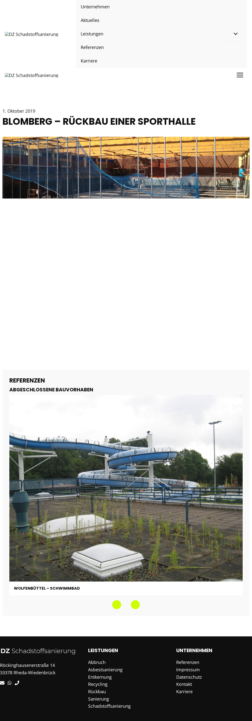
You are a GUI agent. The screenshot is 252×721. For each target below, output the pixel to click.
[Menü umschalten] (234, 34)
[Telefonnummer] (17, 683)
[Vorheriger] (116, 604)
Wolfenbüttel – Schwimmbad (47, 588)
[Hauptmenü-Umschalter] (240, 75)
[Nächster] (135, 604)
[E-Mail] (2, 683)
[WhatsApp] (9, 683)
